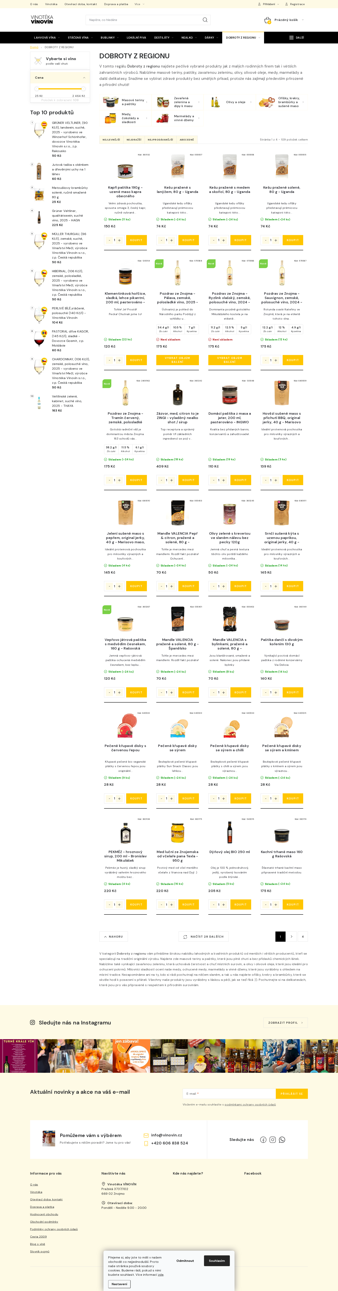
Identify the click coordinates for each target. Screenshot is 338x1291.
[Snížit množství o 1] (109, 240)
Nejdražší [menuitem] (134, 139)
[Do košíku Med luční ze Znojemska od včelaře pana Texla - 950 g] (188, 904)
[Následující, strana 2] (292, 937)
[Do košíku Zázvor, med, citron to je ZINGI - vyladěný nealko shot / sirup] (188, 480)
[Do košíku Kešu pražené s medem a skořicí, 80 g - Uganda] (240, 240)
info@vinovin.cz (166, 1135)
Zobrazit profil (283, 1022)
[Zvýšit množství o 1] (119, 240)
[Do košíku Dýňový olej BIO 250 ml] (240, 904)
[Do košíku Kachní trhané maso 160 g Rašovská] (293, 904)
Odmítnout (185, 1261)
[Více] (297, 37)
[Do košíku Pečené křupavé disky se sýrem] (188, 798)
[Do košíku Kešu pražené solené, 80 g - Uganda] (293, 240)
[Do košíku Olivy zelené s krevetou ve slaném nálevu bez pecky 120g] (240, 586)
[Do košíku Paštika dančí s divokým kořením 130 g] (293, 692)
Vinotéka (51, 4)
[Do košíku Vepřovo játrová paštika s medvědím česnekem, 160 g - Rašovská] (136, 692)
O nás (34, 4)
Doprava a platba (116, 4)
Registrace (297, 4)
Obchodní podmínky (44, 1221)
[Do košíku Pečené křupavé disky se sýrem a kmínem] (293, 798)
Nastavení (119, 1284)
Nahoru (116, 936)
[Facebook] (263, 1140)
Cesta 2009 (38, 1236)
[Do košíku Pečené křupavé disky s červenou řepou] (136, 798)
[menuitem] (47, 37)
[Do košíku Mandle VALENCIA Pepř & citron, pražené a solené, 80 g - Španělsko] (188, 586)
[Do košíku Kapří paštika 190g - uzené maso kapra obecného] (136, 240)
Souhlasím (217, 1261)
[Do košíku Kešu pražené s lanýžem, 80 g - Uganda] (188, 240)
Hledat (205, 20)
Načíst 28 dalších (207, 936)
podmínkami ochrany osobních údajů (250, 1104)
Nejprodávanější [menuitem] (160, 139)
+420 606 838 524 (169, 1143)
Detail (177, 360)
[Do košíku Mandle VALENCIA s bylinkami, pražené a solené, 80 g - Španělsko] (240, 692)
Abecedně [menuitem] (187, 139)
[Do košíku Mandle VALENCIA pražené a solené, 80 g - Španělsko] (188, 692)
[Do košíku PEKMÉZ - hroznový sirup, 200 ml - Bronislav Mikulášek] (136, 904)
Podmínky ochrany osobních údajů (54, 1229)
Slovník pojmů (39, 1251)
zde (161, 1275)
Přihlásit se (292, 1094)
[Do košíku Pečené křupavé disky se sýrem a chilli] (240, 798)
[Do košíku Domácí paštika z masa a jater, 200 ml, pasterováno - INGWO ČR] (240, 480)
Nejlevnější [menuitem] (111, 139)
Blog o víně (37, 1244)
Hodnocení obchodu (44, 1214)
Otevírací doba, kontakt (81, 4)
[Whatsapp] (282, 1140)
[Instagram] (273, 1140)
